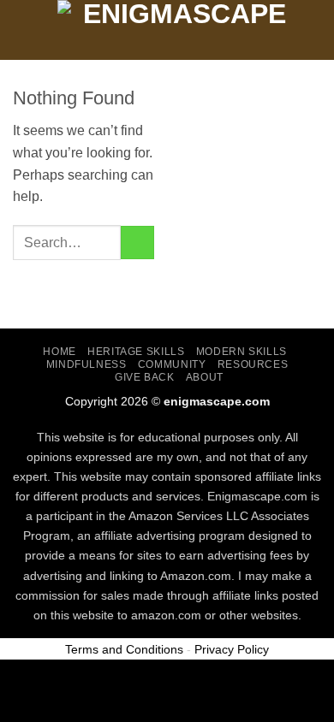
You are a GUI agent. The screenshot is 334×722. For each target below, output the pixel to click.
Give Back (145, 377)
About (205, 377)
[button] (23, 29)
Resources (253, 364)
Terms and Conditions (124, 649)
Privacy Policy (231, 649)
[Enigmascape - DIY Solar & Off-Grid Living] (177, 30)
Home (59, 352)
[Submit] (137, 242)
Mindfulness (86, 364)
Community (172, 364)
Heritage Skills (135, 352)
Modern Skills (241, 352)
